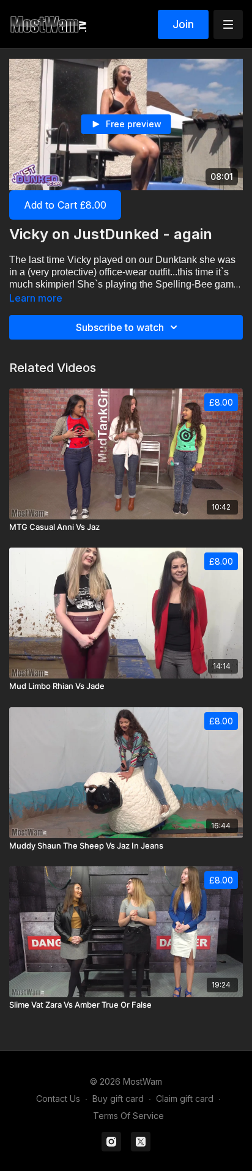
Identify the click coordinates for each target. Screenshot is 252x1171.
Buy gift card (118, 1098)
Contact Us (58, 1098)
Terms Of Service (128, 1115)
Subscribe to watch (120, 327)
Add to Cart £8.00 (65, 205)
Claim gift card (184, 1098)
